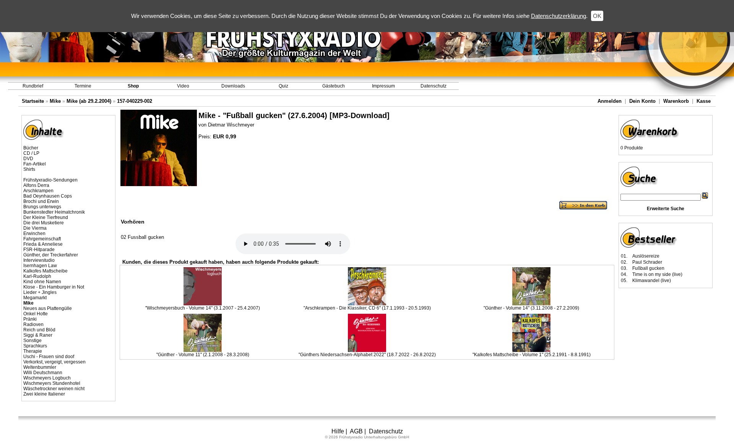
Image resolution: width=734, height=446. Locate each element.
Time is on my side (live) (657, 274)
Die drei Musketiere (43, 222)
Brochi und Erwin (41, 201)
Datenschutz (434, 86)
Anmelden (610, 101)
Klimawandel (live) (651, 280)
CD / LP (31, 153)
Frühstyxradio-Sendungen (50, 180)
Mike (55, 101)
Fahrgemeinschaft (42, 239)
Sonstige (32, 340)
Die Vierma (35, 228)
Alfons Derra (36, 185)
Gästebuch (333, 86)
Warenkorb (676, 101)
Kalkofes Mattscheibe (45, 271)
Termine (83, 86)
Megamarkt (35, 297)
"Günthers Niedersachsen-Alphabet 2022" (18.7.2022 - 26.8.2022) (367, 354)
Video (183, 86)
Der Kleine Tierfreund (45, 217)
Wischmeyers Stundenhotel (51, 383)
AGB (356, 431)
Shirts (29, 169)
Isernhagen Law (40, 265)
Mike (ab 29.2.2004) (89, 101)
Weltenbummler (39, 367)
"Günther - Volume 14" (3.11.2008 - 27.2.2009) (531, 308)
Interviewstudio (39, 260)
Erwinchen (34, 233)
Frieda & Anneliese (43, 244)
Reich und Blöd (39, 329)
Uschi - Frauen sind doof (48, 356)
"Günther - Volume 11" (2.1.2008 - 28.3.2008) (202, 354)
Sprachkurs (35, 346)
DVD (28, 158)
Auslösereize (645, 256)
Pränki (30, 319)
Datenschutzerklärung (558, 16)
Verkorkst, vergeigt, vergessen (54, 362)
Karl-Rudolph (37, 276)
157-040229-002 (134, 101)
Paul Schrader (647, 262)
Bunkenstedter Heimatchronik (54, 212)
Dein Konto (642, 101)
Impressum (383, 86)
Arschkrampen (38, 190)
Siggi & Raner (37, 335)
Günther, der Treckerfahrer (50, 255)
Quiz (283, 86)
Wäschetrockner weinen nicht (53, 388)
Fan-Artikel (34, 164)
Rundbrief (33, 86)
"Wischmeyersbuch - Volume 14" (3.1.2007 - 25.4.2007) (202, 308)
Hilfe (337, 431)
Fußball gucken (648, 268)
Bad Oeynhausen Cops (47, 196)
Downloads (233, 86)
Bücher (30, 148)
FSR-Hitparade (39, 249)
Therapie (32, 351)
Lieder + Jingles (40, 292)
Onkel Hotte (35, 313)
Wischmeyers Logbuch (47, 378)
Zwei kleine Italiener (44, 394)
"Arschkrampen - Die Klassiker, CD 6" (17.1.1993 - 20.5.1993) (367, 308)
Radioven (33, 324)
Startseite (33, 101)
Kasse (704, 101)
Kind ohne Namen (42, 281)
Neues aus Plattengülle (47, 308)
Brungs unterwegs (42, 206)
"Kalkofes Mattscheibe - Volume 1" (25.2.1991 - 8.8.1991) (532, 354)
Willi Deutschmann (42, 372)
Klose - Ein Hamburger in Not (53, 287)
